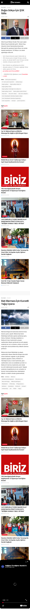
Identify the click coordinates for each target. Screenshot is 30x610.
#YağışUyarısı (20, 383)
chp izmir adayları (23, 93)
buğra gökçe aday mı (15, 84)
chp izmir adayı (13, 93)
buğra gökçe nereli (7, 91)
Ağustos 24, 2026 (5, 225)
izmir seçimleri (6, 100)
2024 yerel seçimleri (10, 79)
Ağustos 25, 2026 (5, 135)
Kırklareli (17, 386)
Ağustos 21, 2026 (5, 285)
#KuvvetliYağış (6, 381)
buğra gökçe (5, 84)
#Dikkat (7, 376)
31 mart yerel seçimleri (8, 82)
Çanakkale (11, 386)
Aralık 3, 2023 (4, 16)
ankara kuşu (19, 82)
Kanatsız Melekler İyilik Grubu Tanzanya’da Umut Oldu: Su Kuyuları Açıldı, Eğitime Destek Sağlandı (14, 252)
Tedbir (14, 388)
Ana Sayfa (3, 7)
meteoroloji (5, 388)
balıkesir (4, 386)
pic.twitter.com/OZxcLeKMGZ (11, 71)
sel (10, 388)
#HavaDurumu (19, 379)
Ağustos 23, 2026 (5, 256)
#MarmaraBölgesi (15, 381)
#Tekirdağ (12, 383)
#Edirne (13, 376)
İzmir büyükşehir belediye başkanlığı (11, 98)
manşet (14, 100)
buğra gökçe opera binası (19, 91)
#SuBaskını (5, 383)
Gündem (9, 7)
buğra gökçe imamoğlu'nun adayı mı (11, 89)
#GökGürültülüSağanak (8, 379)
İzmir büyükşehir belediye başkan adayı (12, 96)
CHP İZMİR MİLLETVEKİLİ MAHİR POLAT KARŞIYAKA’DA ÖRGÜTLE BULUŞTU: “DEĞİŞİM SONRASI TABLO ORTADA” (14, 221)
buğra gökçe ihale (6, 86)
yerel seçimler (21, 100)
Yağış (19, 388)
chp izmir (4, 93)
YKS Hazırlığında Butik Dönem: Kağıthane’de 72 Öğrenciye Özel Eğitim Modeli (13, 191)
